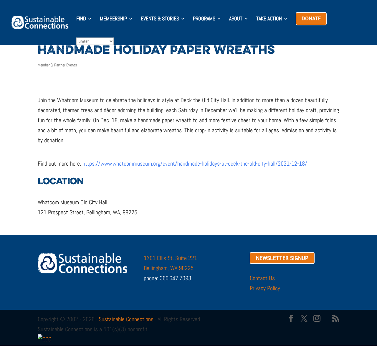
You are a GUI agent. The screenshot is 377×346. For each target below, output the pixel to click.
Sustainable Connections (126, 319)
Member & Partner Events (57, 65)
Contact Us (262, 278)
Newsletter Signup (282, 258)
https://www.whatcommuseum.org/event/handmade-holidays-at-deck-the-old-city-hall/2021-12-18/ (194, 163)
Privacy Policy (265, 288)
